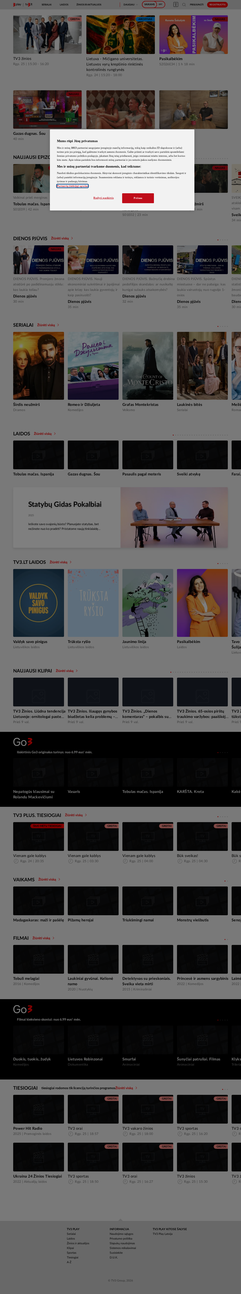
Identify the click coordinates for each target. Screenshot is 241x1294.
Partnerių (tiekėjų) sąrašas (72, 186)
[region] (122, 169)
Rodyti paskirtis (103, 197)
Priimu (138, 198)
